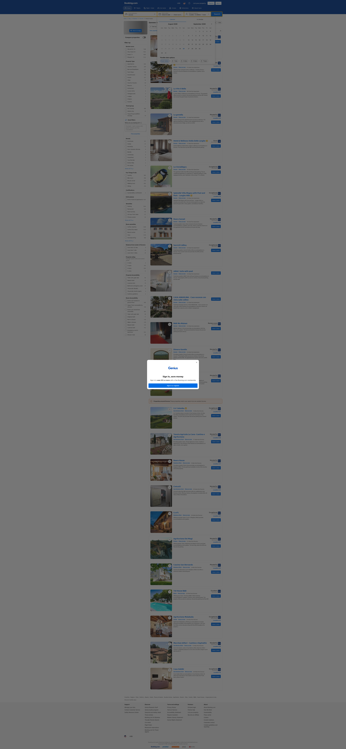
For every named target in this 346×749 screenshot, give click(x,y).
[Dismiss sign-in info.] (196, 362)
